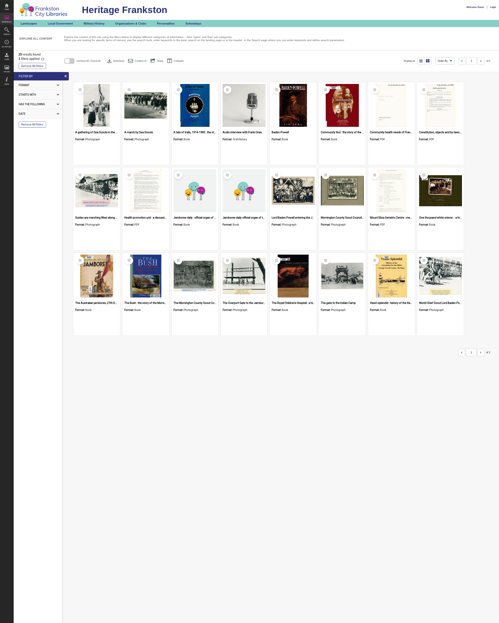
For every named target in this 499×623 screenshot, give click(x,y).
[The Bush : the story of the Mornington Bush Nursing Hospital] (145, 276)
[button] (137, 60)
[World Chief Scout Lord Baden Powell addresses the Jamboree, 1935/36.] (440, 276)
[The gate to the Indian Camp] (342, 276)
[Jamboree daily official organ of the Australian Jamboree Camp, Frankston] (244, 190)
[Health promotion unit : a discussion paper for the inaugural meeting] (145, 190)
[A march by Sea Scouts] (145, 105)
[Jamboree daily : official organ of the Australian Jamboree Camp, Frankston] (194, 190)
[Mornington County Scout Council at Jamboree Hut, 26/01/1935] (342, 190)
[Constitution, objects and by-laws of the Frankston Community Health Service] (440, 105)
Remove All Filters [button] (32, 66)
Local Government (60, 23)
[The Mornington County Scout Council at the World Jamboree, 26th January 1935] (194, 276)
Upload (7, 72)
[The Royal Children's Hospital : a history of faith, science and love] (293, 276)
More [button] (6, 84)
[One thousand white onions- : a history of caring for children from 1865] (440, 190)
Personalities (166, 23)
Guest (480, 7)
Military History (94, 23)
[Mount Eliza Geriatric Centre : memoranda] (391, 190)
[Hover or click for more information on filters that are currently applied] (42, 58)
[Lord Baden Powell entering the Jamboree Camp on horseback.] (293, 190)
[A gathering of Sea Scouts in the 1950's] (96, 105)
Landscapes (29, 23)
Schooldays (193, 23)
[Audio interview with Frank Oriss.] (244, 105)
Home (6, 9)
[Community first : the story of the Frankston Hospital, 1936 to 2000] (342, 105)
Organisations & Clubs (130, 23)
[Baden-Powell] (293, 105)
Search (7, 34)
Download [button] (115, 61)
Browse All (7, 22)
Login (6, 59)
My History (7, 47)
